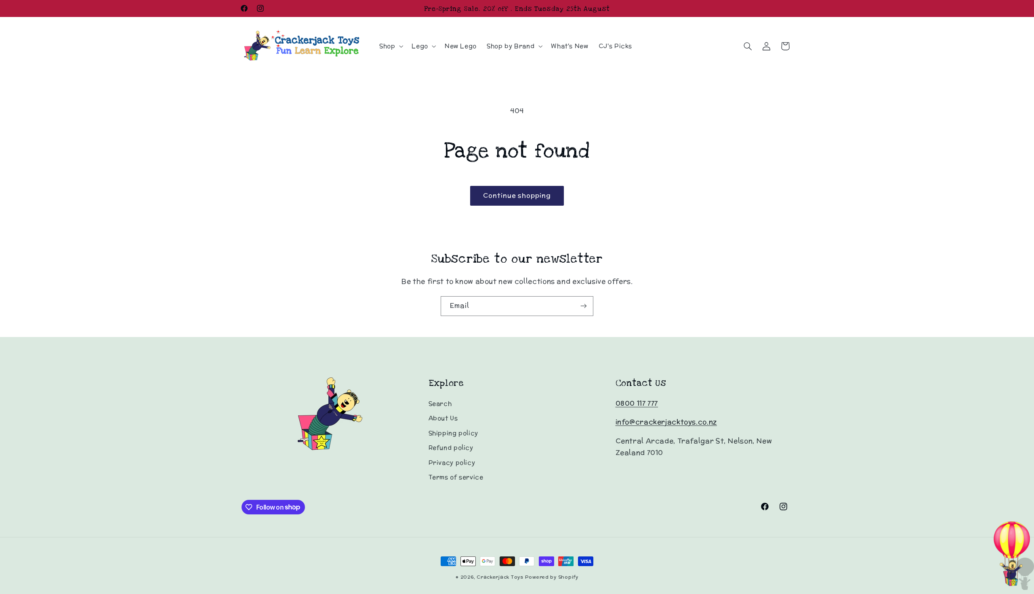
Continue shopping (517, 195)
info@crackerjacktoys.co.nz (666, 422)
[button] (390, 46)
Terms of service (456, 477)
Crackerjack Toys (500, 577)
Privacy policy (452, 462)
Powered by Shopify (551, 577)
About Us (443, 418)
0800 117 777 (637, 403)
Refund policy (451, 447)
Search (440, 403)
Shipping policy (453, 433)
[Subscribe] (583, 306)
